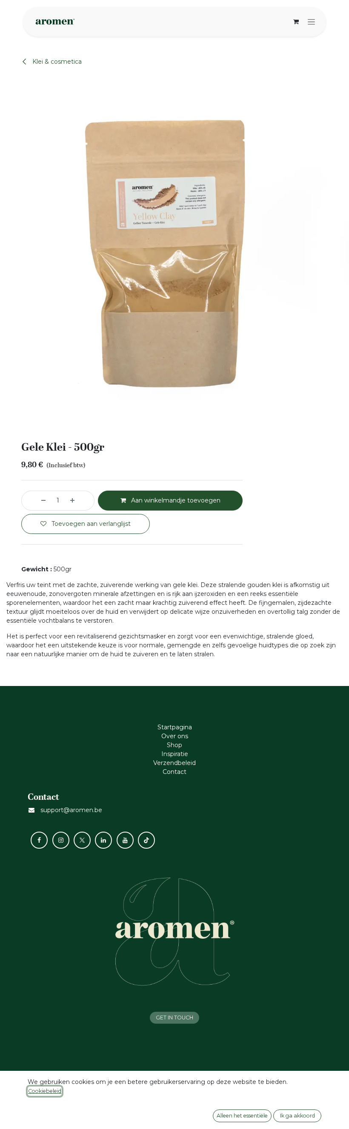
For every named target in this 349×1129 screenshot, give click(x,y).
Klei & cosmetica (56, 61)
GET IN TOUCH (174, 1017)
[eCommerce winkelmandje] (295, 21)
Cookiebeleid (44, 1091)
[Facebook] (39, 840)
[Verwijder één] (36, 500)
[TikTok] (146, 840)
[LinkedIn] (103, 840)
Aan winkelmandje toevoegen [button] (174, 500)
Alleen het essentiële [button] (242, 1115)
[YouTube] (125, 840)
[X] (82, 840)
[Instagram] (60, 840)
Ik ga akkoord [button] (297, 1115)
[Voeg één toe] (80, 500)
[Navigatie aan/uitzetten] (311, 22)
